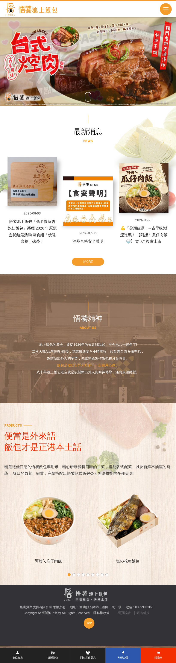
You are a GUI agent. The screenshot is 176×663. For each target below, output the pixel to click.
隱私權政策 (101, 613)
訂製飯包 (53, 657)
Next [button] (155, 62)
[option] (88, 61)
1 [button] (69, 574)
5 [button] (88, 574)
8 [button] (102, 574)
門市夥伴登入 (88, 657)
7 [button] (97, 574)
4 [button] (83, 574)
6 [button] (92, 574)
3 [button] (78, 574)
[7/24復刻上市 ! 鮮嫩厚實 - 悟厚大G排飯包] (88, 61)
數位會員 (17, 657)
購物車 (158, 657)
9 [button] (106, 574)
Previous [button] (21, 62)
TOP (89, 623)
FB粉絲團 (123, 657)
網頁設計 (124, 613)
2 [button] (73, 574)
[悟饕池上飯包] (32, 9)
